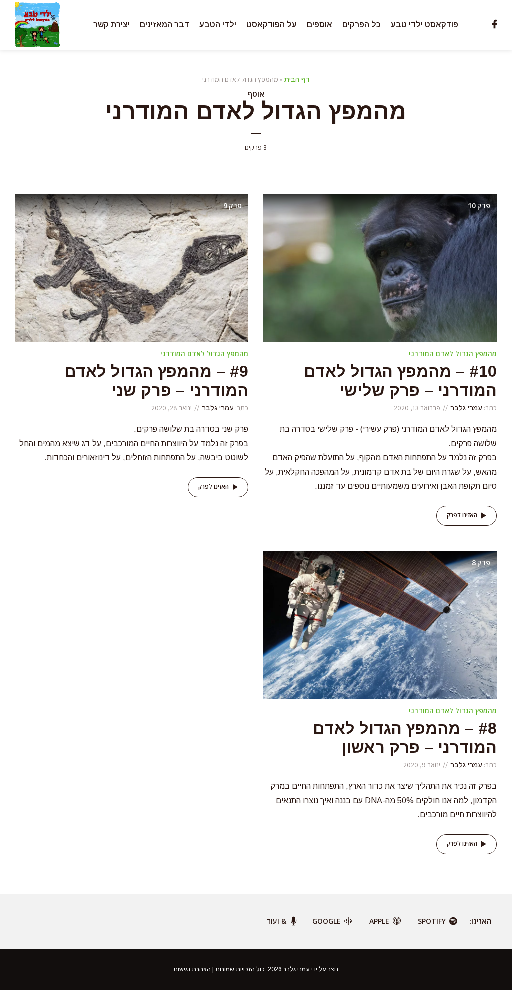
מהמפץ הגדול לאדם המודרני (453, 353)
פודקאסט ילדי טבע (424, 24)
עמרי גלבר (466, 408)
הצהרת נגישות (192, 969)
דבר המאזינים (165, 24)
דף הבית (297, 80)
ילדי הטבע (218, 24)
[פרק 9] (131, 267)
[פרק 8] (380, 624)
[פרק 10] (380, 267)
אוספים (319, 24)
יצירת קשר (112, 24)
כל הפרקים (361, 24)
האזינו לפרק (462, 515)
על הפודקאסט (271, 24)
